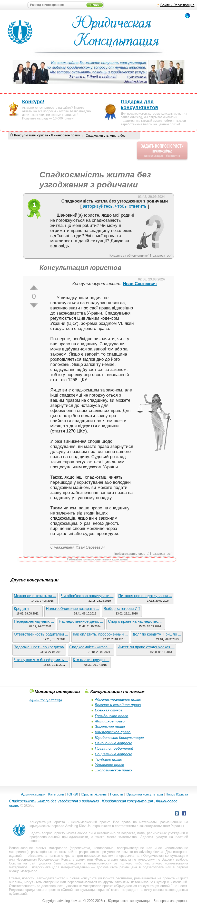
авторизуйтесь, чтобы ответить (114, 206)
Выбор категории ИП (122, 608)
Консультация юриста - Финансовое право (47, 135)
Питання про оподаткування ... (145, 595)
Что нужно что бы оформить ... (41, 660)
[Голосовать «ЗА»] (34, 287)
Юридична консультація (144, 794)
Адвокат (146, 837)
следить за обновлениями (129, 255)
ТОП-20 (72, 794)
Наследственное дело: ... (81, 621)
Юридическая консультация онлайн (143, 886)
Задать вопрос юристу (47, 833)
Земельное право (110, 726)
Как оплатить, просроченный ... (100, 634)
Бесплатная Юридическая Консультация (50, 859)
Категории (56, 794)
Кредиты (21, 608)
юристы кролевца (45, 699)
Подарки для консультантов (139, 104)
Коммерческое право (113, 732)
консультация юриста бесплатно (106, 878)
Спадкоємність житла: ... (91, 647)
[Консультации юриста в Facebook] (184, 814)
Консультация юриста (47, 822)
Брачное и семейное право (118, 705)
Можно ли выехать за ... (35, 595)
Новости (116, 794)
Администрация (33, 794)
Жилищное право (110, 721)
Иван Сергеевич (140, 283)
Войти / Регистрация (177, 5)
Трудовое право (108, 759)
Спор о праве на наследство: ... (135, 621)
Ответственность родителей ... (41, 634)
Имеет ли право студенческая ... (145, 647)
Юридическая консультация (164, 856)
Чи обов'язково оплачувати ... (87, 595)
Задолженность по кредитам (39, 647)
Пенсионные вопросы (113, 743)
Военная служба (109, 710)
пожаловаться (161, 255)
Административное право (118, 699)
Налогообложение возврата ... (72, 608)
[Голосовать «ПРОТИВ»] (34, 305)
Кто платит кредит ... (91, 660)
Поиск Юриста (177, 794)
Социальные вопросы (113, 754)
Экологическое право (113, 770)
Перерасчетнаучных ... (34, 621)
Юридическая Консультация (119, 737)
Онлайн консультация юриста (86, 890)
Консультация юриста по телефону (124, 859)
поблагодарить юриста (132, 553)
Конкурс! (33, 101)
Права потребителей (114, 748)
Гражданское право (111, 716)
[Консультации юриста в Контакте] (177, 814)
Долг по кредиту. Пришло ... (157, 634)
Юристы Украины (94, 794)
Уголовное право (109, 765)
